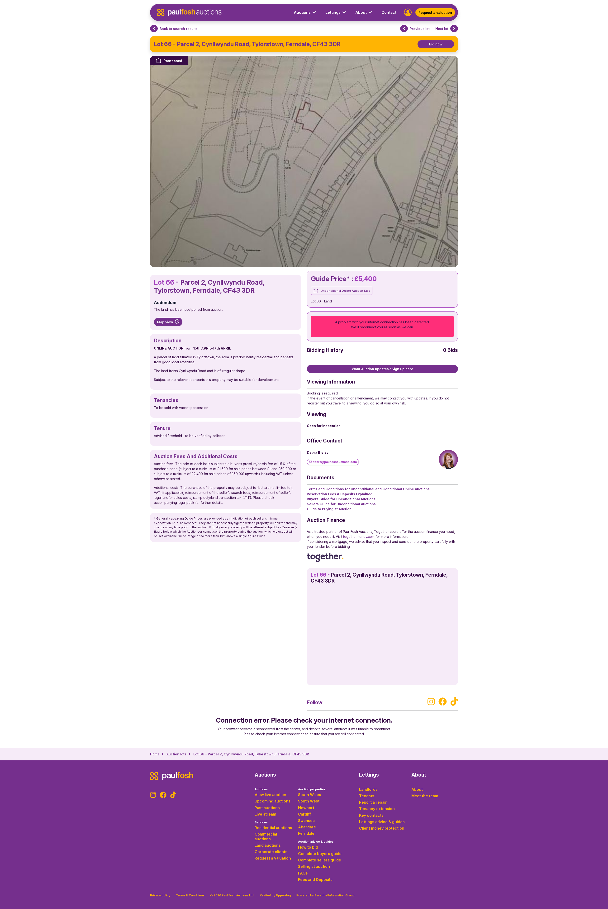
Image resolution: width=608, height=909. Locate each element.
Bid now (435, 44)
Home (155, 754)
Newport (306, 807)
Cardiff (304, 814)
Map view (165, 322)
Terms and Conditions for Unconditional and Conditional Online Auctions (368, 489)
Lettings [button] (333, 12)
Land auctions (268, 845)
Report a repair (373, 802)
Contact (388, 12)
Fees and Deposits (315, 879)
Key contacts (371, 815)
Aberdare (307, 827)
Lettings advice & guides (382, 821)
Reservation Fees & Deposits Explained (339, 494)
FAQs (303, 873)
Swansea (306, 820)
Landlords (368, 789)
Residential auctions (273, 827)
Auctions (261, 789)
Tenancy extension (377, 808)
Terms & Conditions (190, 895)
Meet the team (424, 795)
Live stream (265, 814)
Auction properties (311, 789)
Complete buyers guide (320, 853)
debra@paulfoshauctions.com (334, 462)
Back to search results (179, 29)
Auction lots (176, 754)
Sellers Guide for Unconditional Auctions (341, 504)
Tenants (366, 795)
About (417, 789)
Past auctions (267, 807)
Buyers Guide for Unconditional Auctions (341, 499)
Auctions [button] (302, 12)
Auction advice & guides (315, 841)
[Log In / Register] (408, 12)
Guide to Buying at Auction (329, 509)
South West (308, 801)
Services (261, 822)
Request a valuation (435, 12)
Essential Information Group (334, 895)
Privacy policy (160, 895)
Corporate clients (271, 851)
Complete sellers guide (319, 860)
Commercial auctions (266, 836)
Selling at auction (314, 866)
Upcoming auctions (272, 801)
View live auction (270, 794)
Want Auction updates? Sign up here (382, 369)
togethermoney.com (359, 537)
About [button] (361, 12)
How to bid (308, 847)
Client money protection (381, 828)
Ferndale (306, 833)
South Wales (309, 794)
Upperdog (283, 895)
